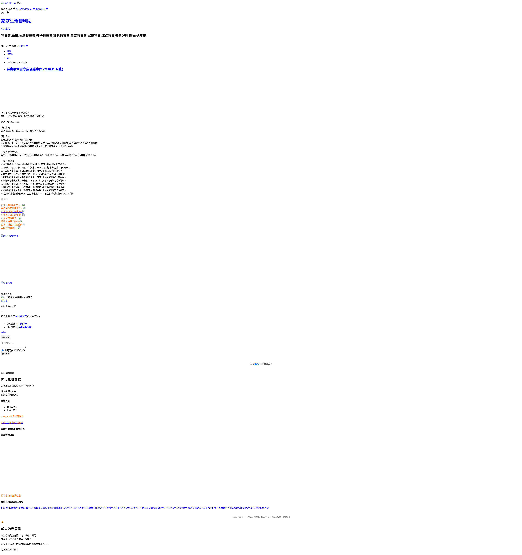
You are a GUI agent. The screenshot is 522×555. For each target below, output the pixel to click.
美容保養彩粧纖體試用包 (53, 508)
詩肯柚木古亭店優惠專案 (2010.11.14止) (35, 69)
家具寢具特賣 (24, 327)
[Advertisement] (18, 91)
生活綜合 (23, 46)
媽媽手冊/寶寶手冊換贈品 (101, 508)
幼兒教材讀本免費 (181, 508)
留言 (24, 316)
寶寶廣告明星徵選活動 (124, 508)
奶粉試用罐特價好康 (11, 508)
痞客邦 (18, 316)
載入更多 (5, 337)
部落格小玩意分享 (212, 508)
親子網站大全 (196, 508)
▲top (3, 332)
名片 (9, 58)
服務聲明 (286, 517)
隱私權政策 (276, 517)
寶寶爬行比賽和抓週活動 (77, 508)
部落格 (10, 54)
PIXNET (241, 517)
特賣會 (4, 301)
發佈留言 (5, 354)
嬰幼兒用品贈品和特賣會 (257, 508)
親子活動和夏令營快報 (146, 508)
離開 (15, 550)
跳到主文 (5, 28)
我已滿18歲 (6, 550)
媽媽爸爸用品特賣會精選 (233, 508)
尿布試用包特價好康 (30, 508)
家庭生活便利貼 (16, 21)
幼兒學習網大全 (165, 508)
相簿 (9, 51)
